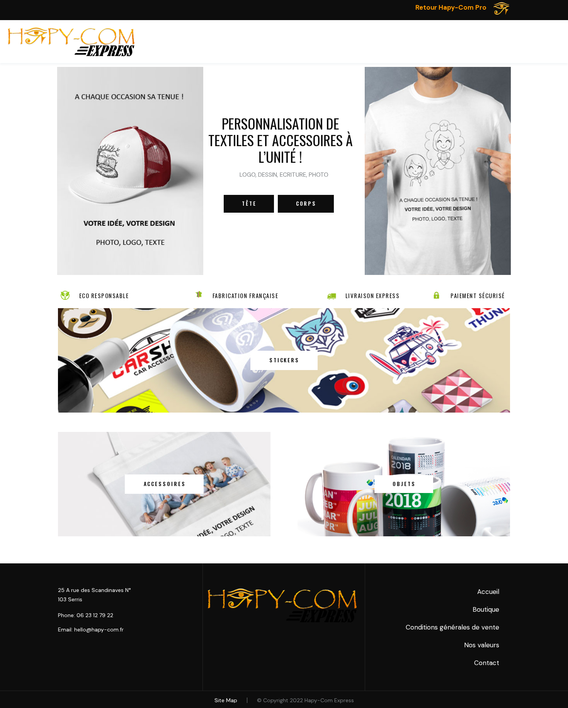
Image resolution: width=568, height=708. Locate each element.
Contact (486, 663)
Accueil (488, 591)
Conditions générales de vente (452, 627)
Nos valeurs (481, 645)
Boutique (486, 609)
